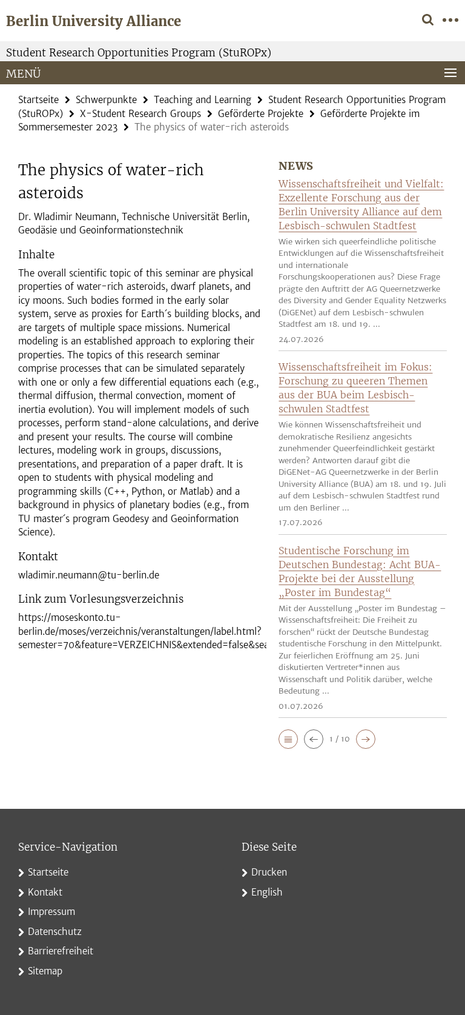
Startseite (38, 100)
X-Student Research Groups (140, 113)
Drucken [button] (269, 872)
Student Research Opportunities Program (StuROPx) (138, 52)
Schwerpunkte (106, 100)
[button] (288, 739)
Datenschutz (55, 931)
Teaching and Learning (202, 100)
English (267, 892)
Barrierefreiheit (60, 951)
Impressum (51, 911)
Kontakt (45, 892)
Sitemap (45, 971)
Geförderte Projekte (260, 113)
